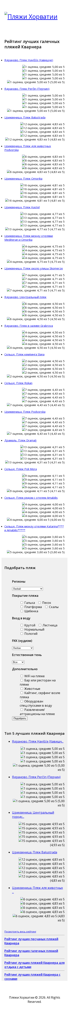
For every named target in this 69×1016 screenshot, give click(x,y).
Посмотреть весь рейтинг (20, 931)
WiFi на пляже (34, 676)
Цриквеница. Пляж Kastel (22, 207)
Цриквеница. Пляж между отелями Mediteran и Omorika (28, 238)
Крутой (29, 625)
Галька (29, 603)
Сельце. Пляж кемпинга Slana (24, 354)
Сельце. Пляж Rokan (18, 383)
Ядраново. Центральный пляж (25, 297)
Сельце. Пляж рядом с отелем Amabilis (31, 497)
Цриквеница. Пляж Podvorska (24, 412)
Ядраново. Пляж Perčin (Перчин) (26, 89)
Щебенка (31, 611)
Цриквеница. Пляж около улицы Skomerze (33, 268)
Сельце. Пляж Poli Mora (20, 469)
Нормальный (34, 629)
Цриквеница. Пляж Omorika (23, 178)
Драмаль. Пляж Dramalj (20, 440)
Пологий (30, 634)
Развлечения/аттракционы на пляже (37, 712)
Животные (32, 689)
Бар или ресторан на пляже (38, 682)
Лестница (49, 625)
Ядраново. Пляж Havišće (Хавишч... (37, 741)
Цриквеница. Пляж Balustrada (24, 117)
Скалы (53, 607)
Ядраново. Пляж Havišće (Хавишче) (28, 60)
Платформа (33, 607)
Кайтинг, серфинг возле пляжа (40, 695)
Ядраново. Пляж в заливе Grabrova (28, 326)
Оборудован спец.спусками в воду (36, 703)
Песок (46, 603)
